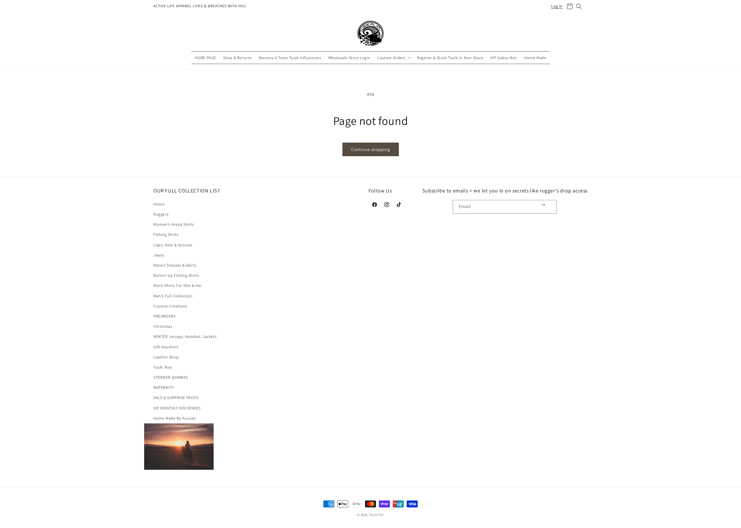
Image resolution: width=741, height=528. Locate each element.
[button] (569, 6)
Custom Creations (170, 306)
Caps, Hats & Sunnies (172, 244)
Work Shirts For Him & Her (177, 285)
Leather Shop (166, 357)
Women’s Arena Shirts (173, 224)
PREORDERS (164, 316)
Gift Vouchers (166, 346)
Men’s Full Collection (173, 295)
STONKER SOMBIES (170, 377)
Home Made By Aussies (174, 418)
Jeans (158, 255)
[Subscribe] (543, 205)
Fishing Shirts (166, 234)
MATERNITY (163, 387)
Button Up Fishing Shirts (176, 275)
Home (158, 204)
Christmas (162, 326)
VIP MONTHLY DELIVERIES (176, 408)
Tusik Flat (376, 515)
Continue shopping (370, 149)
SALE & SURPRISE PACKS (175, 397)
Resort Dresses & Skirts (175, 265)
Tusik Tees (162, 367)
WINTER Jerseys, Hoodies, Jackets (185, 336)
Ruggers (160, 214)
